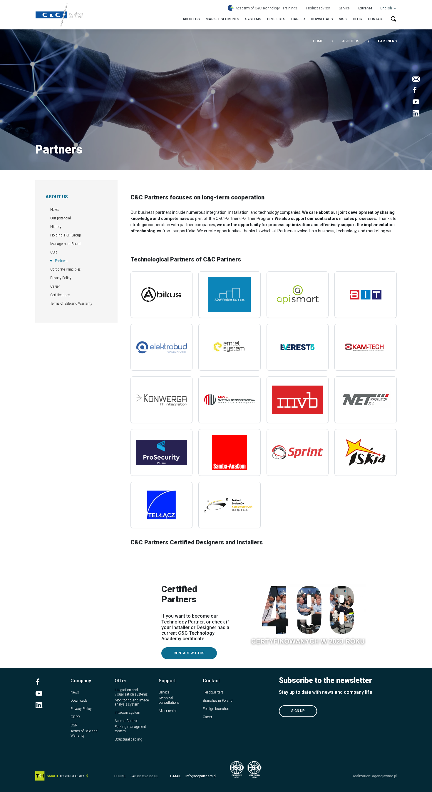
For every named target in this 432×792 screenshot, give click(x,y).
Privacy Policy (60, 278)
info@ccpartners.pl (200, 776)
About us (191, 19)
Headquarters (213, 692)
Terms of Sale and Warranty (71, 303)
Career (298, 19)
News (54, 210)
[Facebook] (416, 90)
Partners (61, 261)
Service (344, 8)
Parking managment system (130, 729)
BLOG (357, 19)
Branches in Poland (217, 700)
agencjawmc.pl (384, 776)
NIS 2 (343, 19)
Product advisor (318, 8)
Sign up (298, 711)
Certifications (60, 295)
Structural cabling (128, 739)
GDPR (75, 717)
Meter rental (168, 711)
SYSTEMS (253, 19)
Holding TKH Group (65, 235)
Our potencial (60, 218)
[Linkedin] (416, 113)
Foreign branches (216, 709)
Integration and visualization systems (131, 692)
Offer (120, 680)
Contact (376, 19)
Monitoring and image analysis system (132, 702)
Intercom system (127, 713)
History (55, 227)
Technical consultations (169, 700)
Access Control (126, 721)
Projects (276, 19)
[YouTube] (416, 101)
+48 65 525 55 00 (144, 776)
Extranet (365, 8)
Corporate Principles (65, 269)
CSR (53, 252)
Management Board (65, 244)
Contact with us (189, 653)
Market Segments (222, 19)
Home (318, 41)
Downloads (322, 19)
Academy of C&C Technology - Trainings (266, 8)
